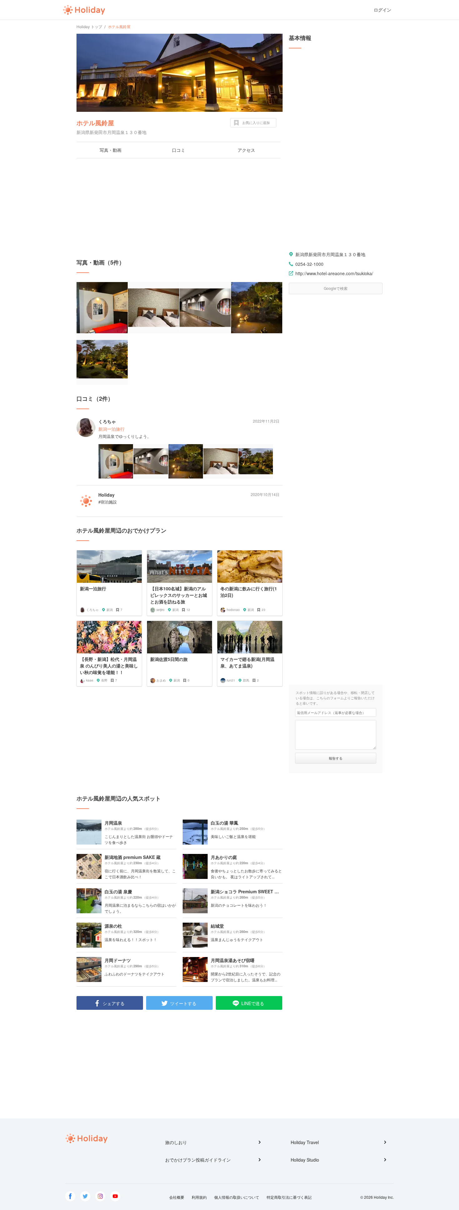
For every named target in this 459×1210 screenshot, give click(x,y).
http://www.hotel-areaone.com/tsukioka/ (334, 273)
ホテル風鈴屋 (95, 122)
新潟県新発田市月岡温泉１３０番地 (330, 254)
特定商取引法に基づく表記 (289, 1197)
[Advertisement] (179, 208)
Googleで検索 (336, 288)
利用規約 (199, 1197)
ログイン (382, 9)
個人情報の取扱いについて (236, 1197)
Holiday (84, 10)
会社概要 (176, 1197)
